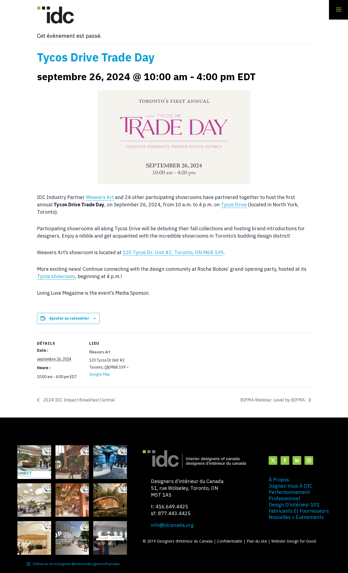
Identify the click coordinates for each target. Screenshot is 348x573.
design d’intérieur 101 (294, 505)
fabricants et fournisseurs (299, 511)
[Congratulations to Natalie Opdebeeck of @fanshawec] (72, 538)
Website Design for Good (293, 541)
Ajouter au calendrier (69, 318)
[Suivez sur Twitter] (273, 460)
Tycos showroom (56, 276)
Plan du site (257, 541)
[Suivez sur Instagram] (308, 460)
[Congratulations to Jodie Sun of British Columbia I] (34, 500)
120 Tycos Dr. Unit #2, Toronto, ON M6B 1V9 (173, 252)
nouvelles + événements (296, 517)
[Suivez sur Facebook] (285, 460)
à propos (279, 480)
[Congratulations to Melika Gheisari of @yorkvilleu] (110, 500)
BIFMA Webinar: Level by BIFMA (273, 400)
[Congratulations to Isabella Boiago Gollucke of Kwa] (72, 500)
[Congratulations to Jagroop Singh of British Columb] (72, 462)
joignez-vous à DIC (290, 486)
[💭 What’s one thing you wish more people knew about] (110, 538)
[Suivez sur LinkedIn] (297, 460)
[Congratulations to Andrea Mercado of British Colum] (110, 462)
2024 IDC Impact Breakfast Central (78, 400)
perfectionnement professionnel (289, 495)
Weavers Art (100, 197)
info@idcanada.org (172, 525)
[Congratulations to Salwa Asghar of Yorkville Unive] (34, 462)
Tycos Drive (234, 204)
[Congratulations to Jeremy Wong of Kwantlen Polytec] (34, 538)
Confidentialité (230, 541)
